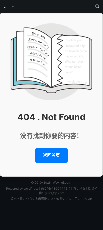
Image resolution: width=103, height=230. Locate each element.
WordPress (30, 188)
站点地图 (80, 188)
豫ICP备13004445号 (55, 188)
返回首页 (51, 155)
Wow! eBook (51, 6)
